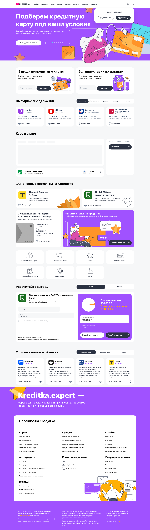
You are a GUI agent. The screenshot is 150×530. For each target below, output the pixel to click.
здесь (119, 521)
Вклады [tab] (128, 101)
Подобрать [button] (44, 88)
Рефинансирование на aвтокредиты (31, 476)
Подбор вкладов (24, 486)
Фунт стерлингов (111, 472)
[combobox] (46, 315)
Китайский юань (110, 468)
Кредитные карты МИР (27, 451)
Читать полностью (24, 381)
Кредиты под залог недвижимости (73, 444)
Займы (36, 4)
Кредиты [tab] (105, 101)
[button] (99, 172)
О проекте (108, 444)
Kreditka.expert (25, 516)
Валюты (68, 4)
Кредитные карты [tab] (82, 101)
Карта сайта (109, 437)
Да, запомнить (106, 18)
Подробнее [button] (25, 123)
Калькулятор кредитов (70, 451)
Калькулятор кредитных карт (29, 444)
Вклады (59, 4)
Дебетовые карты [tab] (93, 101)
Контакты (94, 4)
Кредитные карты (25, 437)
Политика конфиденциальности (116, 448)
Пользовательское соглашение (115, 451)
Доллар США (109, 461)
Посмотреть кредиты (28, 43)
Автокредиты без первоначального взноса (33, 465)
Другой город (123, 18)
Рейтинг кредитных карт (27, 448)
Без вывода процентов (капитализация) (34, 321)
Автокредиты (23, 461)
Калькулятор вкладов (26, 493)
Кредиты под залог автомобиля (73, 448)
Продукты (84, 4)
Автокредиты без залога (27, 472)
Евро (107, 465)
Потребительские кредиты (71, 437)
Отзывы (76, 4)
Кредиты (44, 4)
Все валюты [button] (115, 147)
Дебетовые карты (25, 440)
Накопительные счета (26, 489)
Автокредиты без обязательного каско (32, 468)
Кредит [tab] (119, 286)
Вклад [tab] (91, 286)
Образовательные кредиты (71, 440)
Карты (52, 4)
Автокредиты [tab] (117, 101)
